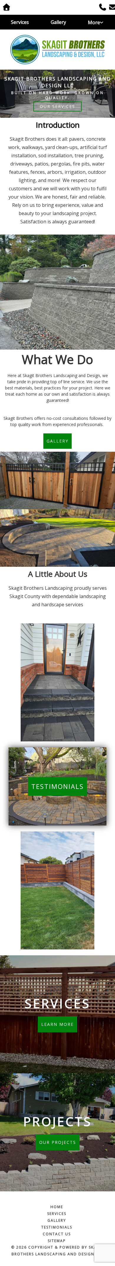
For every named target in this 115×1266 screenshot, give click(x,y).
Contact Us (57, 1233)
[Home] (57, 49)
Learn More (57, 1024)
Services (20, 22)
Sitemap (57, 1240)
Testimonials (57, 786)
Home (56, 1206)
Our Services (57, 106)
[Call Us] (100, 8)
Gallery (58, 22)
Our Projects (57, 1142)
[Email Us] (110, 8)
